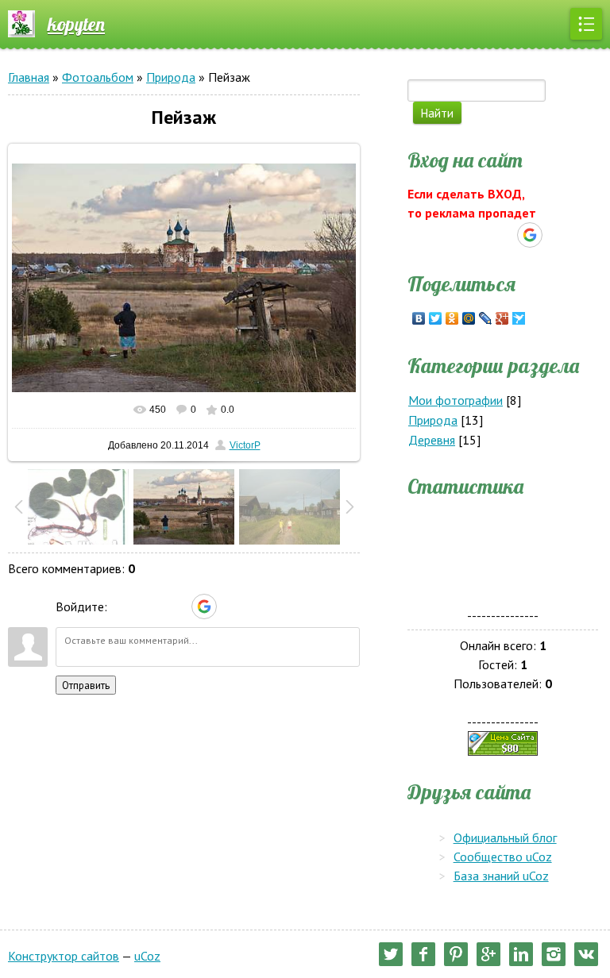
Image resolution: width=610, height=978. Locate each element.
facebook (423, 954)
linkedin (521, 954)
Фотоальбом (97, 77)
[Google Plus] (502, 318)
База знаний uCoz (501, 876)
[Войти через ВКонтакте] (149, 606)
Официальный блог (505, 837)
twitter (391, 954)
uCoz (147, 956)
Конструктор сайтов (63, 956)
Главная (28, 77)
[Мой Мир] (469, 318)
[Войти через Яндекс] (176, 606)
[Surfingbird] (519, 318)
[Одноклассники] (452, 318)
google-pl (488, 954)
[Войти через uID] (122, 606)
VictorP (245, 445)
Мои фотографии (455, 400)
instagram (554, 954)
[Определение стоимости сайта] (503, 741)
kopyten (76, 24)
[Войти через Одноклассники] (232, 606)
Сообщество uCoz (503, 856)
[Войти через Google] (204, 606)
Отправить (86, 685)
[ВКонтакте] (419, 318)
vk (586, 954)
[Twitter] (435, 318)
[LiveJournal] (485, 318)
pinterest (456, 954)
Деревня (431, 440)
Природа (170, 77)
